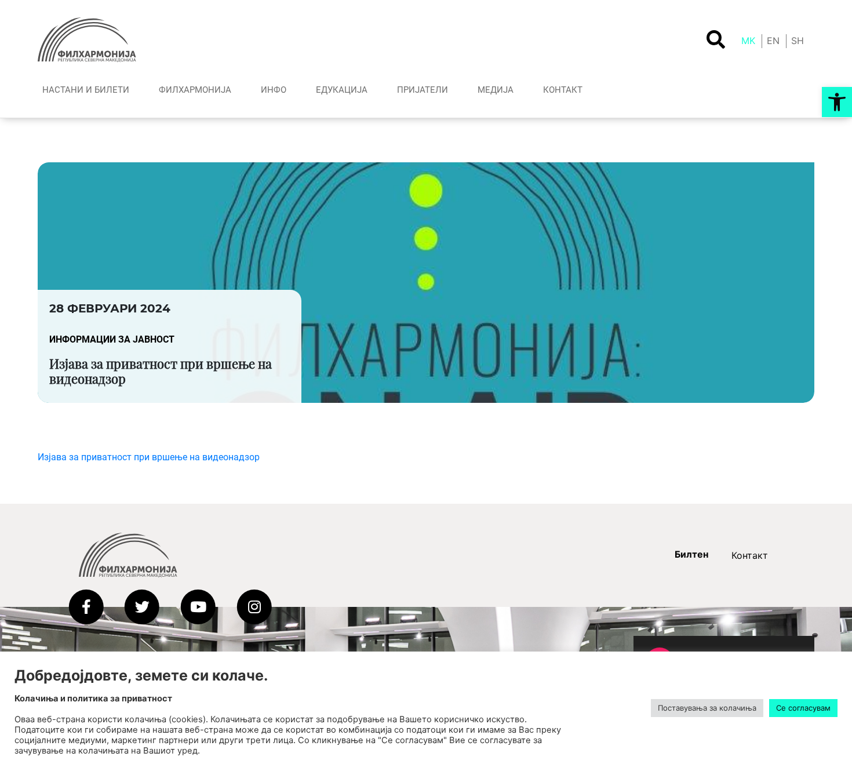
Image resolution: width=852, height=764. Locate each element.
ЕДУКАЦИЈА (341, 90)
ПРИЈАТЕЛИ (422, 90)
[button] (837, 102)
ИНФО (273, 90)
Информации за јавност (111, 339)
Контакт (749, 555)
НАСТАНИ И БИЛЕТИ (85, 90)
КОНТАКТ (562, 90)
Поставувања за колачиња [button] (707, 707)
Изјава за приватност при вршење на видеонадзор (149, 457)
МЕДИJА (496, 90)
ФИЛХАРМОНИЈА (195, 90)
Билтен (691, 554)
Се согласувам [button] (803, 707)
